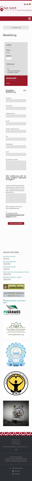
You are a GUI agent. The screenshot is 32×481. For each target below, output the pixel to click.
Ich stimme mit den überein (15, 215)
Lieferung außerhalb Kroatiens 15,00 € (14, 71)
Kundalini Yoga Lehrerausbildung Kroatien (16, 459)
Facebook (17, 474)
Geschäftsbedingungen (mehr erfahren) (15, 216)
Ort (7, 136)
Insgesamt (11, 78)
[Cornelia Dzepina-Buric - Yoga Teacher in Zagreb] (16, 302)
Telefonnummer (10, 113)
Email (8, 121)
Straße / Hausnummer (12, 129)
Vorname (9, 98)
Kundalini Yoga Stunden (16, 457)
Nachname (9, 106)
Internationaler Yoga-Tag (9, 267)
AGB (16, 449)
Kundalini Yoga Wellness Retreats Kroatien (16, 461)
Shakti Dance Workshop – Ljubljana (12, 277)
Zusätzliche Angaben (12, 159)
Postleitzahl (9, 144)
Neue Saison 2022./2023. (9, 261)
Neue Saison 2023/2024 (9, 256)
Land (7, 152)
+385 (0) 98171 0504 (17, 468)
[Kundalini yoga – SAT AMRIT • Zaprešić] (16, 7)
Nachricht (17, 471)
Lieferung (10, 64)
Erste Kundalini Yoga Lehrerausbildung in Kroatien (16, 272)
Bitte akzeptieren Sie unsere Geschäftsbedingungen (14, 207)
